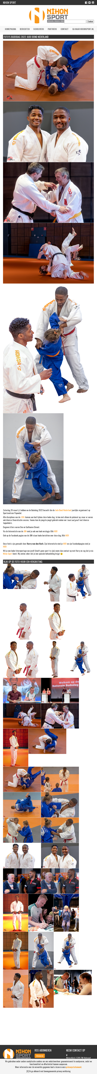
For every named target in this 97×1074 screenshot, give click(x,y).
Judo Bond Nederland (63, 510)
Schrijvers (38, 29)
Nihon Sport (7, 553)
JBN (25, 531)
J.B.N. (23, 517)
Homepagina (10, 29)
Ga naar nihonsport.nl (83, 29)
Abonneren (39, 1055)
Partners (52, 29)
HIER (55, 531)
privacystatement (73, 1067)
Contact (64, 29)
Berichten (25, 29)
